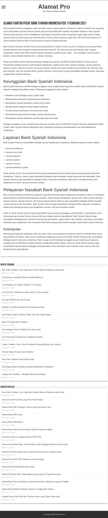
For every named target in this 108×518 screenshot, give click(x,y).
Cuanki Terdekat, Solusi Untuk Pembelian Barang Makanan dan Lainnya (31, 344)
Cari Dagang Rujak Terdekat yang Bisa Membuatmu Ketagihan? (28, 367)
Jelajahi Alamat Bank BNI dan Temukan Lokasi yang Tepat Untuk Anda (31, 497)
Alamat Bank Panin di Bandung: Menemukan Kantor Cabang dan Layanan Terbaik (35, 482)
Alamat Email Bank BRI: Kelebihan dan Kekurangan (23, 459)
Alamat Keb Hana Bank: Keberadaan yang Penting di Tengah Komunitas (31, 474)
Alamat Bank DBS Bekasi (12, 422)
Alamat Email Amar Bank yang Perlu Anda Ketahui (22, 400)
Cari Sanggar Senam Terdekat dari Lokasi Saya (21, 329)
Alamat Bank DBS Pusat (12, 415)
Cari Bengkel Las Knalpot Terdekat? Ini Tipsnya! (21, 285)
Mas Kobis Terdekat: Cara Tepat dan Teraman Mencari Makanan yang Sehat (33, 270)
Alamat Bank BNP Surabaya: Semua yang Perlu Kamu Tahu (26, 407)
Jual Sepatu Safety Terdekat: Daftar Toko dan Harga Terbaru (26, 315)
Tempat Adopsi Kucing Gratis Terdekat (17, 352)
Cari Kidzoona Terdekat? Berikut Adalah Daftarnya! (22, 277)
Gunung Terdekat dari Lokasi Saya (16, 300)
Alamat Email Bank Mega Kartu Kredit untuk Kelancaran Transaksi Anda (31, 452)
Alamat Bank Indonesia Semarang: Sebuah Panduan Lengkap (27, 429)
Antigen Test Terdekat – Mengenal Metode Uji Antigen (24, 374)
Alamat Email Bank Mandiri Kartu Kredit (18, 467)
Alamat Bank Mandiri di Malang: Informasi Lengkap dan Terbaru (28, 489)
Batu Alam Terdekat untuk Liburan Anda (18, 359)
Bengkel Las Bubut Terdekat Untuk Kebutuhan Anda (23, 307)
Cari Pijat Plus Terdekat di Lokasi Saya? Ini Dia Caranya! (25, 292)
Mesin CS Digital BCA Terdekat (14, 322)
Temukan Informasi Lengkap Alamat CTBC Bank (21, 437)
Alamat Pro (54, 6)
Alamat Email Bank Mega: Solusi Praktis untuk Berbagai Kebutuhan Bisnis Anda (35, 444)
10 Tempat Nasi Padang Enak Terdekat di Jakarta (22, 337)
